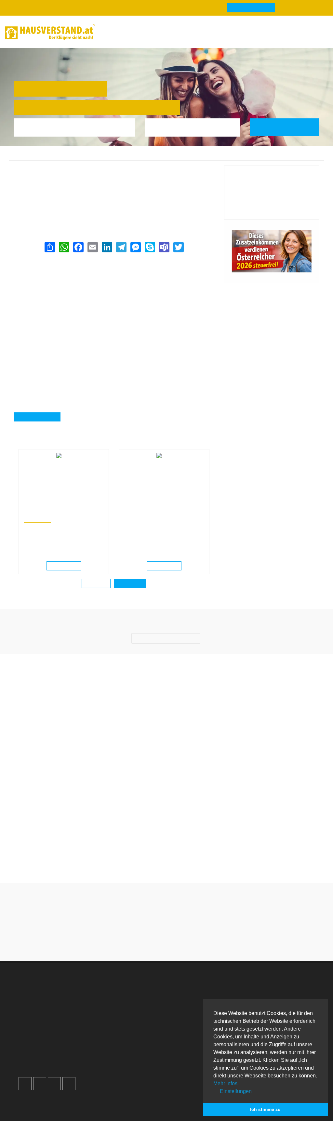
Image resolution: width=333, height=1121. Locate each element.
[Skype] (149, 247)
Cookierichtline (119, 1018)
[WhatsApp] (63, 247)
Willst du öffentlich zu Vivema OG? (127, 854)
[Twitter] (178, 247)
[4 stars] (178, 941)
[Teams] (163, 247)
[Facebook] (78, 247)
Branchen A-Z (194, 987)
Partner (110, 1034)
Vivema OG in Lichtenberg (225, 156)
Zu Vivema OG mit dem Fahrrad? (206, 854)
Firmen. (30, 1107)
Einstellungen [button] (235, 1091)
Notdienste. (123, 1107)
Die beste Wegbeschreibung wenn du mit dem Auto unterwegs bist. (48, 858)
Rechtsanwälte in (39, 507)
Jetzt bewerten (271, 209)
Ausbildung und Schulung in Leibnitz (156, 507)
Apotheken (190, 1003)
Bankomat (190, 1010)
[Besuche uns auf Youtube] (54, 1083)
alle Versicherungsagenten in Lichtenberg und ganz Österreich (87, 209)
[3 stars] (166, 941)
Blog (110, 32)
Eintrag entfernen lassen (47, 177)
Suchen (289, 127)
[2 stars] (155, 941)
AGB (107, 1026)
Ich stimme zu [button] (265, 1109)
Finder (190, 32)
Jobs (107, 995)
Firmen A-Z (191, 995)
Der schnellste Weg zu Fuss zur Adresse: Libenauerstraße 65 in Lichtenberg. (285, 858)
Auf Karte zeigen (41, 417)
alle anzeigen (130, 584)
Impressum (114, 1003)
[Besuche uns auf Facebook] (25, 1083)
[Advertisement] (114, 303)
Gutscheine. (85, 1107)
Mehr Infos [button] (225, 1083)
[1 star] (143, 941)
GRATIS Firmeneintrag (251, 8)
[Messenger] (135, 247)
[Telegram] (121, 247)
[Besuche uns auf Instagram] (39, 1083)
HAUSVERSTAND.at (33, 156)
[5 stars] (190, 941)
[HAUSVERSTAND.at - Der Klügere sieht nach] (50, 32)
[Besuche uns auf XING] (68, 1083)
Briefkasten (191, 1018)
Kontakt (110, 987)
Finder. (54, 1107)
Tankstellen (191, 1034)
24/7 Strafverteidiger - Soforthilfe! (50, 516)
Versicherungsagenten (98, 156)
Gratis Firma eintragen (239, 33)
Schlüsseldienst (273, 995)
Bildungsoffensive (146, 513)
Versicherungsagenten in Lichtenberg (159, 156)
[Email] (92, 247)
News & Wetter (149, 32)
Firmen (65, 156)
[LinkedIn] (106, 247)
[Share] (49, 247)
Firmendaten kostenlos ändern (54, 169)
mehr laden (96, 584)
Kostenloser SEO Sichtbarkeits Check (295, 33)
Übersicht (266, 987)
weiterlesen (66, 566)
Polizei (186, 1026)
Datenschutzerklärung (127, 1010)
